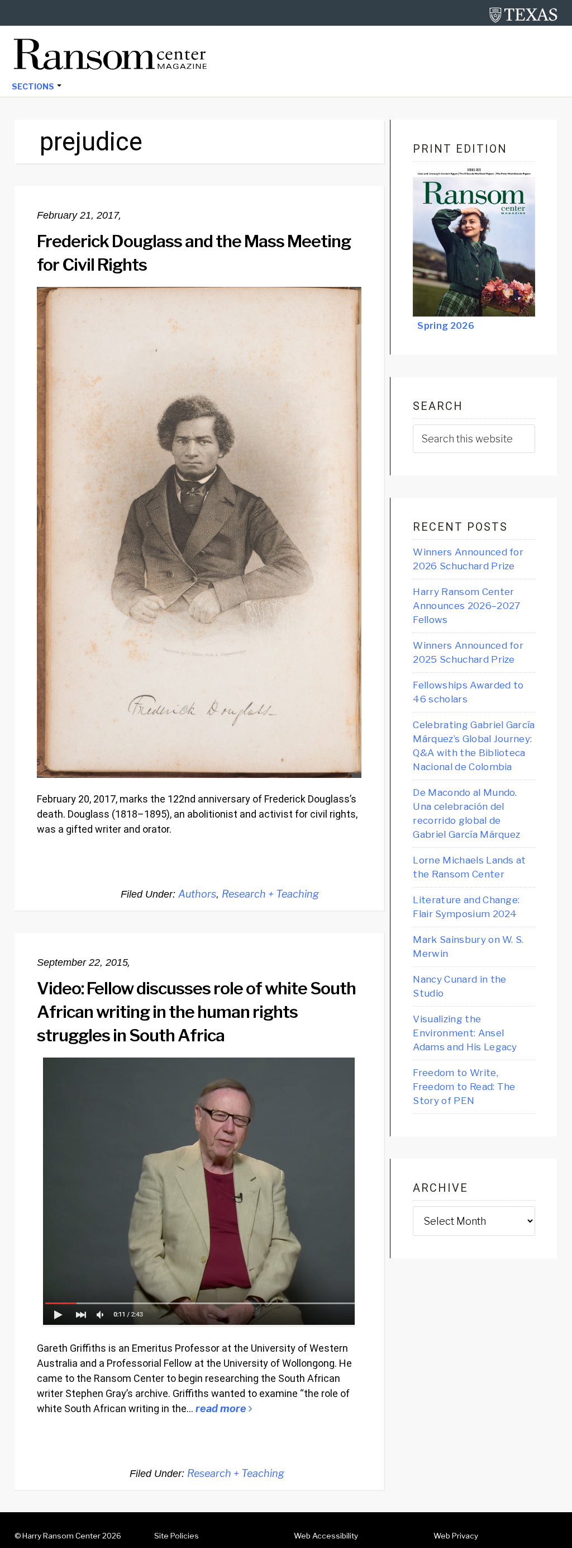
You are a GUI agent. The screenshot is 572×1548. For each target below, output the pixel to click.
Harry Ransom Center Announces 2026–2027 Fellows (466, 605)
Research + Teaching (270, 894)
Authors (197, 894)
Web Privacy (455, 1535)
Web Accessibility (326, 1535)
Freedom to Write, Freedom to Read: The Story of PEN (464, 1086)
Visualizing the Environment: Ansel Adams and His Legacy (465, 1033)
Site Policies (176, 1535)
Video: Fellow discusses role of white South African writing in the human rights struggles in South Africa (196, 1011)
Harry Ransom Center (61, 1535)
